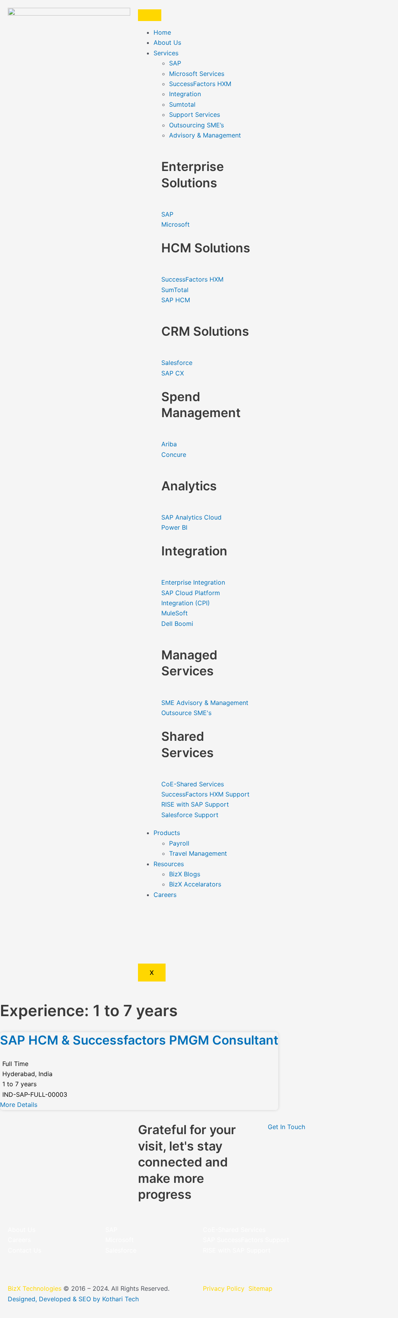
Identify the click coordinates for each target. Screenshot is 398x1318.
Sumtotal (182, 104)
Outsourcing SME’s (196, 125)
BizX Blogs (184, 874)
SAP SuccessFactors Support (246, 1240)
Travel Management (198, 853)
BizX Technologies (34, 1288)
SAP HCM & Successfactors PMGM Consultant (139, 1040)
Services (166, 53)
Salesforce (120, 1250)
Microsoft (119, 1240)
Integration (185, 94)
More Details (18, 1104)
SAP (175, 63)
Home (162, 32)
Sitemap (260, 1288)
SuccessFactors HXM (200, 84)
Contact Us (24, 1250)
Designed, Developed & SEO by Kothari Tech (73, 1299)
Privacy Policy (224, 1288)
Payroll (179, 843)
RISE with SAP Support (237, 1250)
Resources (169, 864)
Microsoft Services (196, 74)
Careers (165, 895)
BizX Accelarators (195, 884)
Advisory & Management (205, 135)
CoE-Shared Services (234, 1229)
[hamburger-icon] (149, 15)
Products (167, 833)
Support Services (194, 114)
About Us (167, 42)
